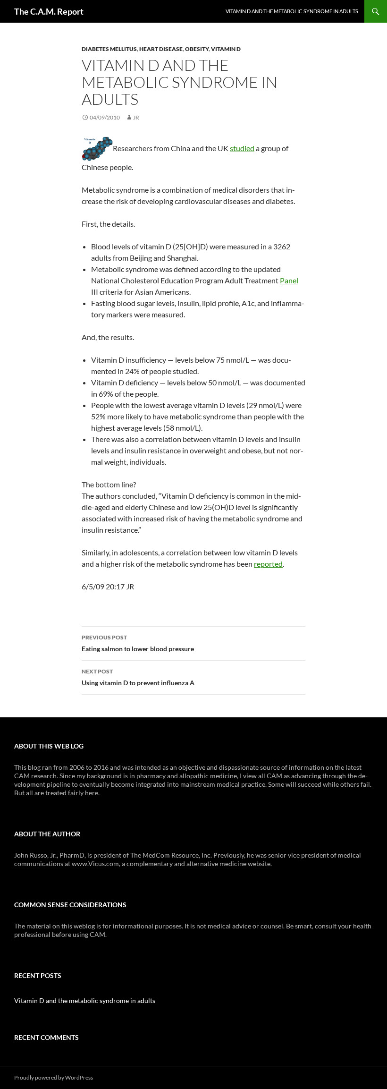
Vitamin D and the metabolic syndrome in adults (292, 11)
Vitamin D (226, 48)
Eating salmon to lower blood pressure (138, 643)
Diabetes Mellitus (109, 48)
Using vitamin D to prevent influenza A (138, 677)
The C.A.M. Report (49, 11)
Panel (289, 280)
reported (268, 563)
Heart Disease (161, 48)
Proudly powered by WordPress (53, 1077)
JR (136, 117)
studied (242, 148)
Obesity (197, 48)
